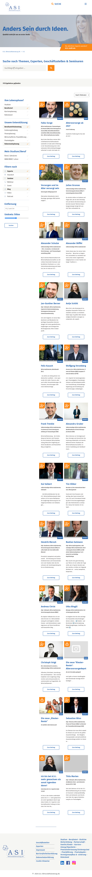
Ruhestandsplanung (11, 144)
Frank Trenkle (47, 424)
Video (9, 193)
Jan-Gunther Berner (50, 303)
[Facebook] (68, 864)
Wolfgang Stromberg (76, 366)
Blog (9, 189)
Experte (10, 171)
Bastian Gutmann (74, 542)
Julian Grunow (73, 185)
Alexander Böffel (74, 243)
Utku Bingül (71, 607)
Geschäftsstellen (42, 843)
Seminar (10, 178)
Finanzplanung (9, 134)
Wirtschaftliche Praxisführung (15, 137)
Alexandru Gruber (74, 424)
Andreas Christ (48, 607)
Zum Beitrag (51, 156)
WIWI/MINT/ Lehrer (11, 159)
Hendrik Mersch (48, 542)
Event (9, 186)
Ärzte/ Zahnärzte (10, 156)
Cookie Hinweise (43, 861)
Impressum (40, 850)
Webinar (10, 182)
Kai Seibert (46, 484)
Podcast (10, 196)
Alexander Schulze (50, 243)
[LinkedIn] (62, 864)
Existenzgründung (11, 130)
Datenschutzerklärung (45, 857)
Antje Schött (72, 303)
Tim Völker (71, 484)
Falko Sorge (46, 123)
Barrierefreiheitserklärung (46, 854)
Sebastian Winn (73, 718)
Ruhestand (8, 115)
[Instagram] (74, 864)
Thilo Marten (72, 776)
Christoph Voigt (48, 662)
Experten (39, 846)
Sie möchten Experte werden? (76, 47)
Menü (86, 4)
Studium (7, 105)
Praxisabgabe (9, 140)
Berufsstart (8, 108)
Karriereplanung (10, 111)
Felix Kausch (47, 366)
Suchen (11, 225)
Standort (10, 175)
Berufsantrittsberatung (12, 127)
